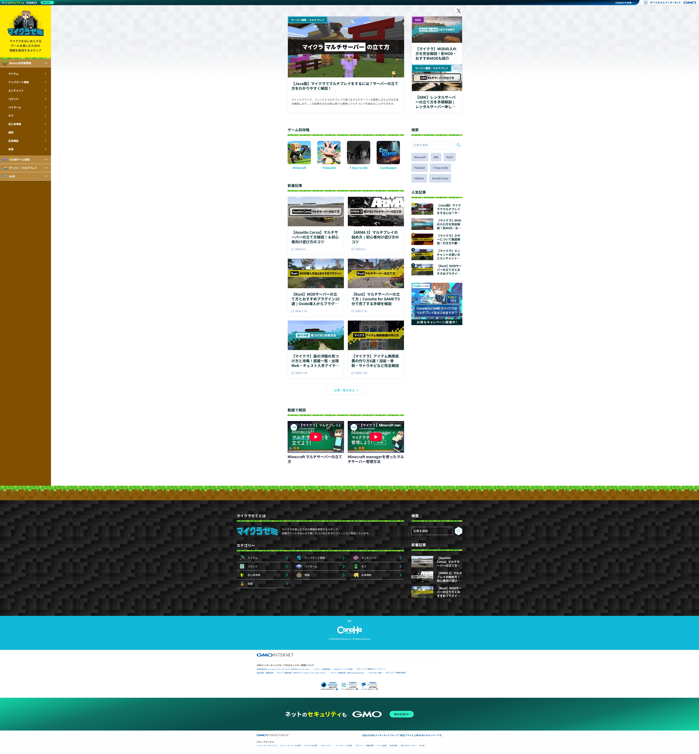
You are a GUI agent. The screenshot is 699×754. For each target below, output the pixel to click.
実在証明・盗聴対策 (265, 672)
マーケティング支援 (343, 745)
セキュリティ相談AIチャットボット (370, 669)
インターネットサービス (267, 745)
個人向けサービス (408, 745)
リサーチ (359, 745)
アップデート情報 (18, 82)
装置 (10, 149)
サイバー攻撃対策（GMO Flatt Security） (348, 672)
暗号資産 (393, 745)
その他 (421, 745)
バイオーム (14, 107)
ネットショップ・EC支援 (290, 745)
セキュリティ (326, 745)
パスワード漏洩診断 (322, 669)
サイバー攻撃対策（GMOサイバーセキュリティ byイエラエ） (302, 672)
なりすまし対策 (375, 672)
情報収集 (370, 745)
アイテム (13, 74)
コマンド (13, 99)
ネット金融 (381, 745)
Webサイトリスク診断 (343, 669)
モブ (10, 115)
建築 (10, 132)
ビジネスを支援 (310, 745)
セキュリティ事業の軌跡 (395, 672)
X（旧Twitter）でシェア (458, 11)
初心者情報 (14, 124)
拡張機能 (13, 141)
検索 (458, 145)
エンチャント (16, 90)
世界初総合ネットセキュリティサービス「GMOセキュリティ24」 (283, 669)
